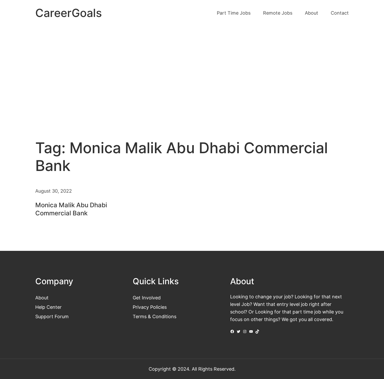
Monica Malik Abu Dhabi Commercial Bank (71, 209)
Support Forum (52, 316)
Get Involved (147, 297)
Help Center (48, 307)
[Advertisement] (192, 69)
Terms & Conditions (154, 316)
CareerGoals (68, 13)
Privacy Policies (150, 307)
